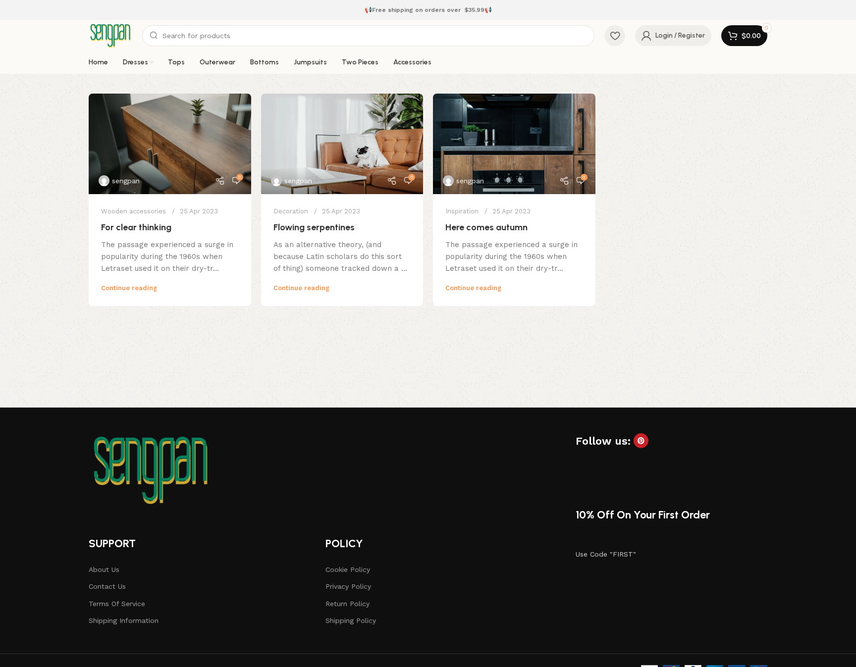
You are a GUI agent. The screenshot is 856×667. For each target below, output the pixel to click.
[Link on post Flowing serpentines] (342, 144)
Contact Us (107, 586)
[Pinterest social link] (641, 440)
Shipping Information (124, 620)
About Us (104, 569)
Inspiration (462, 211)
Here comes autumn (486, 227)
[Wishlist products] (614, 36)
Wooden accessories (133, 211)
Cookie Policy (347, 569)
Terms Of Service (117, 604)
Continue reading (129, 288)
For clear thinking (136, 227)
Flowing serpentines (314, 227)
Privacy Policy (348, 586)
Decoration (290, 211)
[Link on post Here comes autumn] (514, 144)
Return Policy (347, 604)
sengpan (126, 181)
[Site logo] (110, 35)
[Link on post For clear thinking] (170, 144)
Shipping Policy (350, 620)
